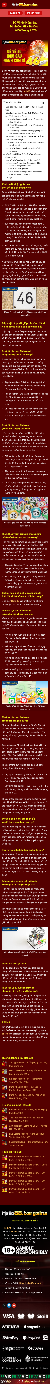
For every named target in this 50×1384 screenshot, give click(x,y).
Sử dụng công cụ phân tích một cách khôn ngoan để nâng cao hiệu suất (25, 164)
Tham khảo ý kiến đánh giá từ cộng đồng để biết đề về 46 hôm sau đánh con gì (26, 132)
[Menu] (4, 5)
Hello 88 (15, 601)
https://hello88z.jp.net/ (30, 1283)
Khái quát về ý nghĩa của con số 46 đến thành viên (24, 108)
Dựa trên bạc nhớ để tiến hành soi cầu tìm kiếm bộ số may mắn (27, 144)
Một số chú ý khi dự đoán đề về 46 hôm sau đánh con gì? (23, 155)
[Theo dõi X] (4, 1305)
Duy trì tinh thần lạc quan (18, 169)
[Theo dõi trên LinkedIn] (9, 1305)
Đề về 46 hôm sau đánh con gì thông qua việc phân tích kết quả (26, 120)
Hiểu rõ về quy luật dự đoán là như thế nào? (25, 160)
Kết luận (8, 178)
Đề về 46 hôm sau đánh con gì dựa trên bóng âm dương (26, 149)
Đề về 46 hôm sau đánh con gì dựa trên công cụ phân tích (26, 126)
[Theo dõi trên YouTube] (14, 1305)
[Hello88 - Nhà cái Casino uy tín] (25, 4)
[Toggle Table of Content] (42, 103)
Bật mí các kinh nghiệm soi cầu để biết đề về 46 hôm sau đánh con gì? (24, 138)
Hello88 (7, 1228)
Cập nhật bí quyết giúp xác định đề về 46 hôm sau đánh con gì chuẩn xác (24, 114)
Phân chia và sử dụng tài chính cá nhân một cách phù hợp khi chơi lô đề (25, 173)
